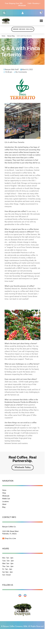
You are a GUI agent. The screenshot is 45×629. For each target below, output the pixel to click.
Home (3, 36)
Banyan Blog (11, 36)
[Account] (23, 13)
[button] (4, 13)
